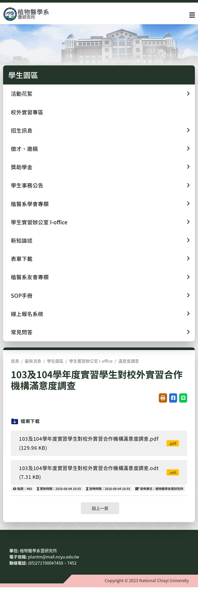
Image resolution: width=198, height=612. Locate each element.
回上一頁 (100, 508)
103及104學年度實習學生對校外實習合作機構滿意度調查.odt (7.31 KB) (98, 472)
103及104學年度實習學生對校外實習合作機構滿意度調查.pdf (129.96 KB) (98, 443)
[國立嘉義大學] (31, 14)
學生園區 (55, 361)
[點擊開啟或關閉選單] (192, 14)
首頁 (15, 361)
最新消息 (33, 361)
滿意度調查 (128, 361)
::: (5, 70)
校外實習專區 (27, 112)
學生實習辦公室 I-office (91, 361)
